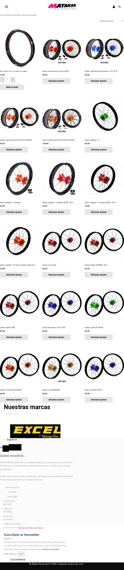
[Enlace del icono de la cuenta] (114, 6)
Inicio (2, 15)
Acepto (7, 538)
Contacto (12, 492)
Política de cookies (12, 524)
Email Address (10, 554)
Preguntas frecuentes (8, 510)
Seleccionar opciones (56, 81)
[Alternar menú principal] (6, 6)
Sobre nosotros (12, 487)
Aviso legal (12, 496)
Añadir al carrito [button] (12, 87)
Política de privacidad (8, 517)
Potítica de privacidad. (51, 549)
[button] (119, 7)
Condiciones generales (9, 502)
